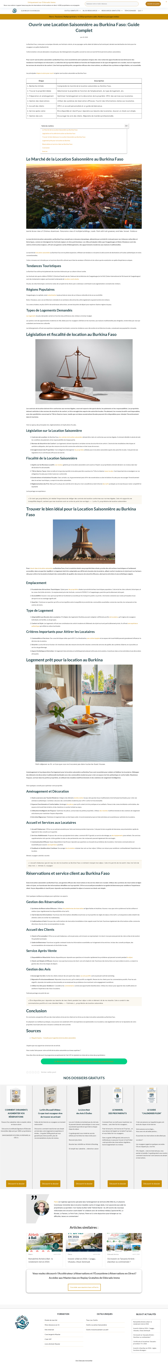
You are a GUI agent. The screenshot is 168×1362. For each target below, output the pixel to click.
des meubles (104, 811)
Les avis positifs (85, 976)
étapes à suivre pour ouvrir (45, 73)
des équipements (117, 835)
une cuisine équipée (93, 638)
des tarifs (106, 484)
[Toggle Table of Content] (125, 126)
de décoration (78, 798)
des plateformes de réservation (73, 908)
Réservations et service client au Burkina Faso (57, 144)
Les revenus (59, 465)
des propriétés (73, 589)
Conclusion (46, 148)
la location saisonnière (42, 252)
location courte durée (71, 279)
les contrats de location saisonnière (70, 437)
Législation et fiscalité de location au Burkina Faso (58, 133)
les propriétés (79, 450)
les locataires (70, 848)
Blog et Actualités (146, 1314)
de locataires (113, 617)
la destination (51, 295)
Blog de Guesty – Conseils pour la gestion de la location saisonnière (54, 1038)
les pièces (70, 804)
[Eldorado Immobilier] (14, 10)
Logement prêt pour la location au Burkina (56, 140)
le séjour (130, 957)
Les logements (31, 316)
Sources (44, 151)
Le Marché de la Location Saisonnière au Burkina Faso (60, 130)
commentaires (69, 986)
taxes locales (109, 471)
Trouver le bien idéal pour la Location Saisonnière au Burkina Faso (63, 137)
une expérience (52, 845)
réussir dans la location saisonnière (41, 568)
